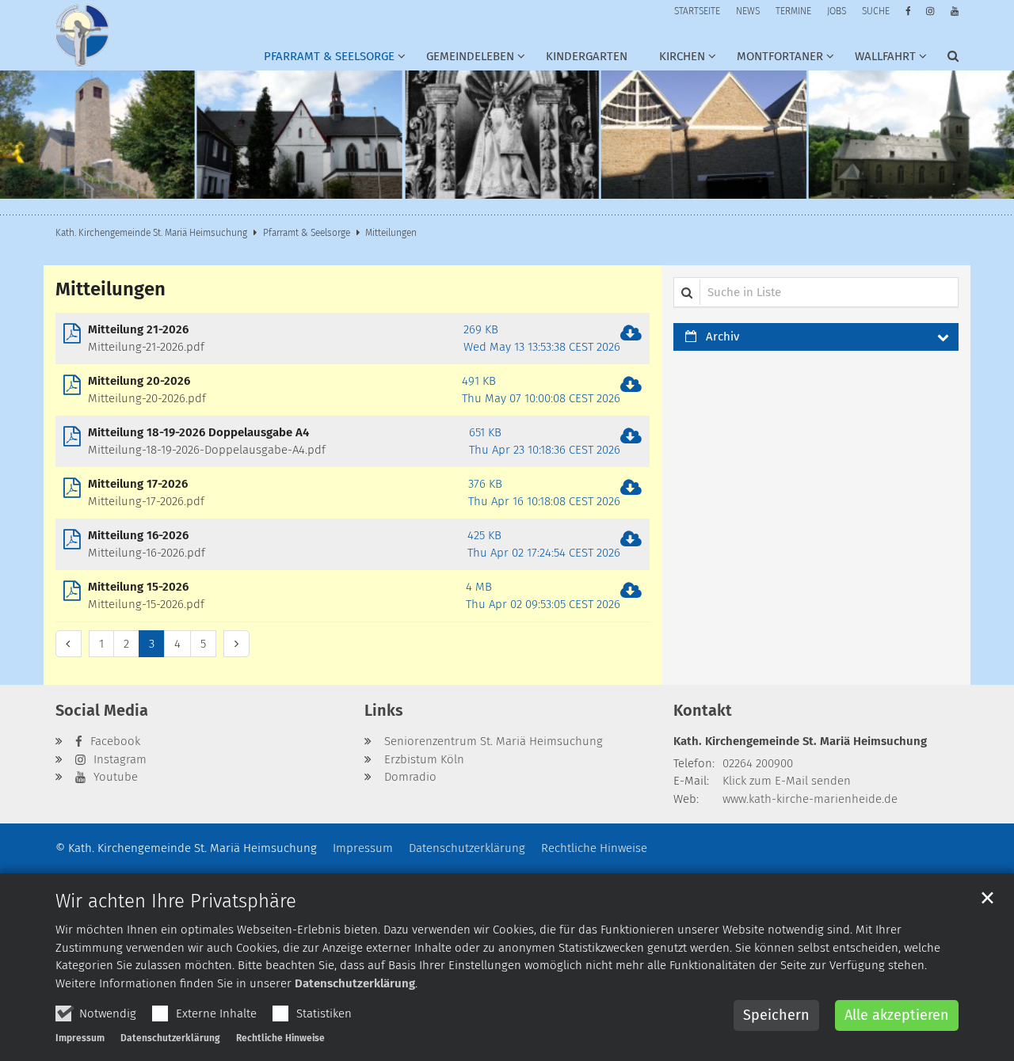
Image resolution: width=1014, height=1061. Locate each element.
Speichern (776, 1015)
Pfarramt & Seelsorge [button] (329, 56)
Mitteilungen (391, 232)
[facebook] (908, 11)
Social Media (101, 710)
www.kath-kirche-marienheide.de (810, 799)
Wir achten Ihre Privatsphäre (175, 901)
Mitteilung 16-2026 (138, 535)
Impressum (80, 1038)
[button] (465, 59)
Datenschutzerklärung (355, 983)
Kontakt (702, 710)
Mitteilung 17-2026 (138, 484)
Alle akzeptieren (896, 1015)
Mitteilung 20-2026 (139, 381)
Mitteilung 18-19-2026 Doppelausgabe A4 (198, 432)
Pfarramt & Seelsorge (306, 232)
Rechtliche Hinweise (280, 1038)
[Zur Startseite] (82, 35)
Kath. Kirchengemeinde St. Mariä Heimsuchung (151, 232)
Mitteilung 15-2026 (138, 587)
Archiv (722, 336)
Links (383, 710)
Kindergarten (586, 56)
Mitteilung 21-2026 (138, 329)
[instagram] (930, 11)
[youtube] (955, 11)
